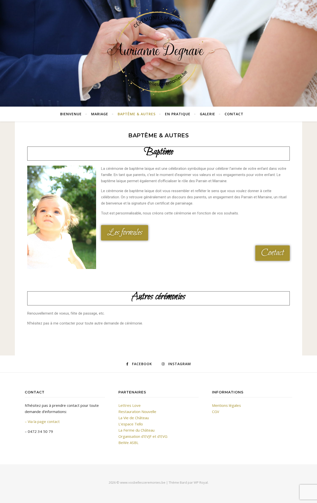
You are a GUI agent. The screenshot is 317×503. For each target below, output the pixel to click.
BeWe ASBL (128, 442)
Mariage (99, 114)
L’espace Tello (130, 423)
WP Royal (201, 482)
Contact (234, 114)
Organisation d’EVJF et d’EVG (142, 436)
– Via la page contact (42, 421)
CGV (215, 411)
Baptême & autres (137, 114)
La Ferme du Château (136, 430)
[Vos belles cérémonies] (158, 52)
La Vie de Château (133, 417)
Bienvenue (71, 114)
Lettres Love (129, 405)
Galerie (207, 114)
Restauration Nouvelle (137, 411)
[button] (124, 232)
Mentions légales (226, 405)
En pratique (177, 114)
